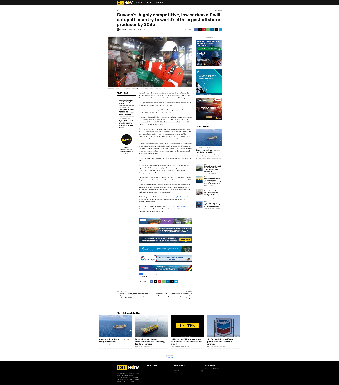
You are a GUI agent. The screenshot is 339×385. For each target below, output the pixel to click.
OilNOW (124, 29)
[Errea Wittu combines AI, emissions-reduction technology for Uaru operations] (199, 167)
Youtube (211, 371)
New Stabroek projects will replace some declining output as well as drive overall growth (126, 123)
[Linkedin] (212, 29)
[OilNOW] (118, 29)
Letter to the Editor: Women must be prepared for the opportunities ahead (186, 341)
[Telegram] (220, 29)
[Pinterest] (204, 29)
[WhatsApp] (208, 29)
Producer (175, 274)
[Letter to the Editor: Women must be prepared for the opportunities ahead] (187, 326)
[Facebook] (196, 29)
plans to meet (180, 197)
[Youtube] (207, 371)
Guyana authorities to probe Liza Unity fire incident (126, 101)
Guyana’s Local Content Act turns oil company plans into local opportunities (212, 193)
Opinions (173, 346)
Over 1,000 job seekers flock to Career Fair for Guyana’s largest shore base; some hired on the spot (174, 296)
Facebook (206, 368)
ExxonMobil (147, 274)
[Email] (216, 29)
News (118, 10)
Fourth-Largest (155, 274)
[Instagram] (212, 368)
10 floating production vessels (177, 206)
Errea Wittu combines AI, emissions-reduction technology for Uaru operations (126, 111)
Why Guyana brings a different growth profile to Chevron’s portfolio (212, 204)
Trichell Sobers (207, 198)
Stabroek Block (143, 276)
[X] (200, 29)
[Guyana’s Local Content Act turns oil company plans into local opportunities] (199, 192)
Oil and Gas (168, 274)
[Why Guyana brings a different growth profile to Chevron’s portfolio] (199, 204)
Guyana (162, 274)
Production (182, 274)
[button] (219, 2)
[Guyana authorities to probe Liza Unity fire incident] (209, 137)
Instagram (216, 368)
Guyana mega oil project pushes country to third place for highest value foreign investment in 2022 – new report (133, 296)
